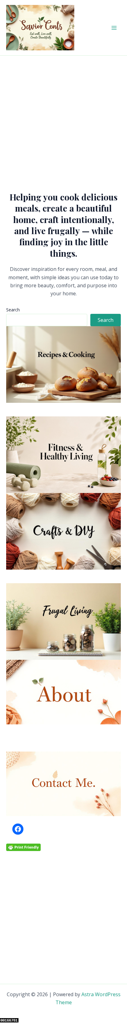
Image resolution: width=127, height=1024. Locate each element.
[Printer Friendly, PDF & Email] (23, 847)
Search (13, 310)
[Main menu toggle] (114, 28)
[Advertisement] (63, 122)
